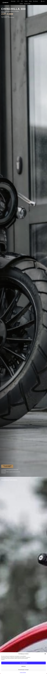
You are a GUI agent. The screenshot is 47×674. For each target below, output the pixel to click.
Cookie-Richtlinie (23, 672)
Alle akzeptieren (23, 663)
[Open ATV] (19, 1)
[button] (45, 653)
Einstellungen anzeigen (23, 669)
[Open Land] (44, 1)
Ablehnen (23, 666)
